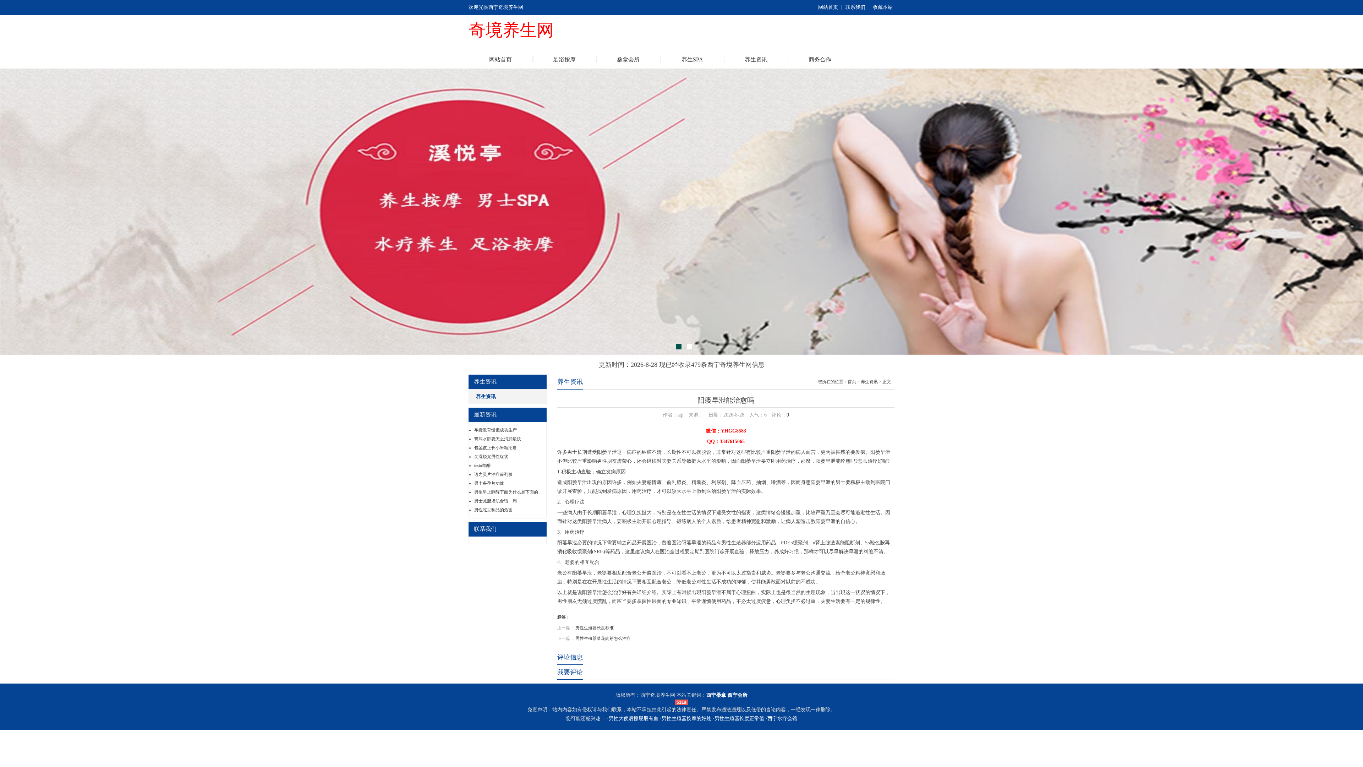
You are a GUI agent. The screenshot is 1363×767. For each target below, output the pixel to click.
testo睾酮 (482, 465)
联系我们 (855, 7)
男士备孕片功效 (489, 483)
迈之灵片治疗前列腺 (493, 474)
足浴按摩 (564, 59)
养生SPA (692, 59)
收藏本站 (883, 7)
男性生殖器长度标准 (594, 627)
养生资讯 (756, 59)
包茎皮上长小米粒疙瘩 (495, 447)
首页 (852, 381)
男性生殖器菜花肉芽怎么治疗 (603, 638)
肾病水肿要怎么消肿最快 (497, 438)
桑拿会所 (628, 59)
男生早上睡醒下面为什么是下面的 (506, 492)
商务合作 (820, 59)
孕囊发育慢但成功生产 (495, 430)
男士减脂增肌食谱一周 (495, 501)
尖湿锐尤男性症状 (491, 456)
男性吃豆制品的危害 (493, 509)
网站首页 (828, 7)
